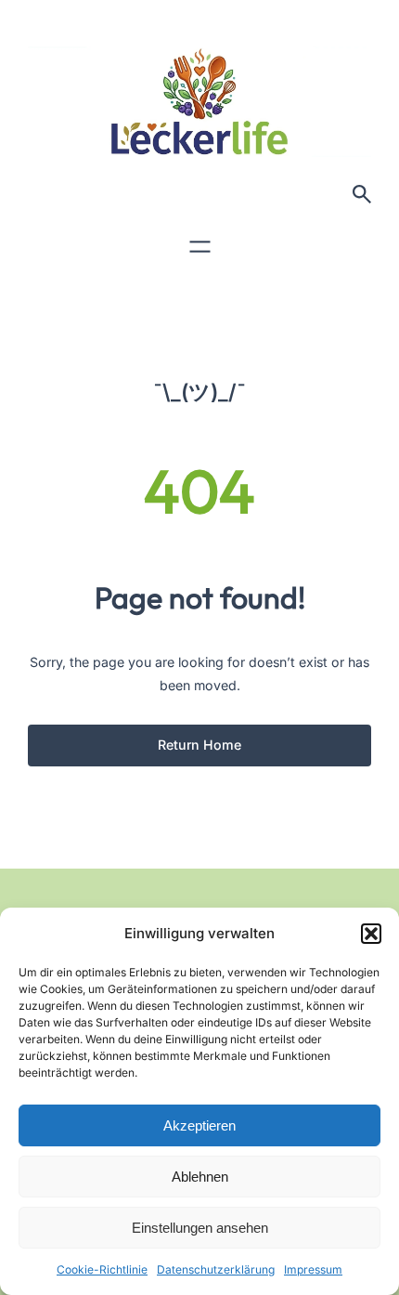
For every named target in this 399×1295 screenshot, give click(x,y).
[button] (371, 933)
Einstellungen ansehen (200, 1228)
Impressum (313, 1269)
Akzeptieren (199, 1125)
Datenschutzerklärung (216, 1269)
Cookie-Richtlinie (102, 1269)
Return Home (199, 744)
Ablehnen (200, 1176)
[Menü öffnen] (200, 246)
